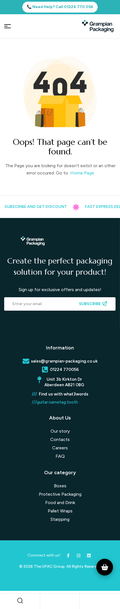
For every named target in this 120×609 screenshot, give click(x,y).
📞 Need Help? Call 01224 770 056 (60, 6)
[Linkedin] (89, 555)
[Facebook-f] (68, 555)
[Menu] (7, 26)
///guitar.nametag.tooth (55, 402)
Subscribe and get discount (32, 206)
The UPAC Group (49, 566)
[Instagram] (78, 555)
